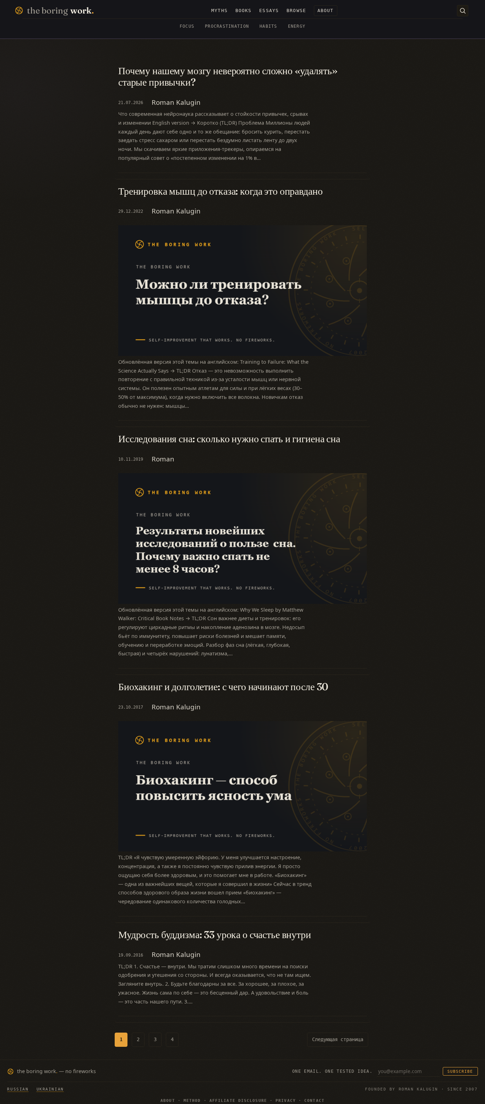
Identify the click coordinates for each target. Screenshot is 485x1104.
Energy (297, 26)
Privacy (286, 1100)
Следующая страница (337, 1039)
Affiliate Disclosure (238, 1100)
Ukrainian (50, 1089)
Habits (268, 26)
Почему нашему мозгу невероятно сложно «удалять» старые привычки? (227, 76)
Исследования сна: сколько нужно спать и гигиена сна (229, 438)
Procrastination (227, 26)
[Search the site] (462, 10)
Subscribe (460, 1071)
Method (192, 1100)
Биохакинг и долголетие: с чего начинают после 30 (223, 686)
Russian (17, 1089)
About (167, 1100)
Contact (314, 1100)
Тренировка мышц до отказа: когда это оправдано (220, 191)
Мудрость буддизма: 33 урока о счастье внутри (214, 934)
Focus (187, 26)
